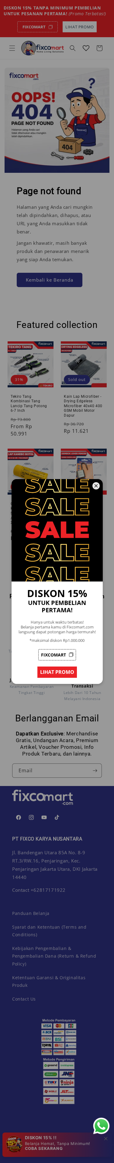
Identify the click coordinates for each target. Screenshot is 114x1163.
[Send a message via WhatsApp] (101, 1126)
